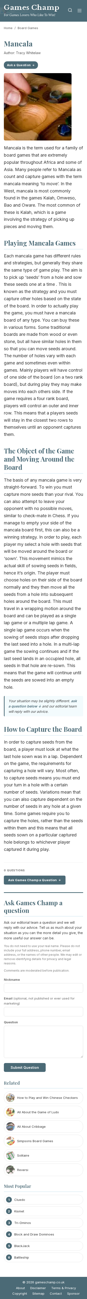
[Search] (70, 11)
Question (11, 1022)
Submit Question (25, 1067)
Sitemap (38, 1293)
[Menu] (79, 11)
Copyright (19, 1293)
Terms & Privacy (63, 1288)
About (20, 1288)
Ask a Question (19, 65)
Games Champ (31, 7)
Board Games (28, 28)
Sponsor (73, 1293)
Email (39, 1000)
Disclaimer (38, 1288)
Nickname (12, 979)
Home (8, 28)
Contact (56, 1293)
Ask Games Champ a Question (32, 880)
